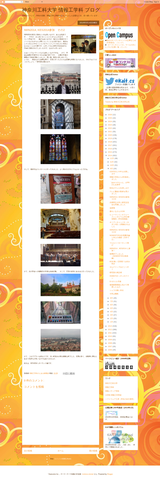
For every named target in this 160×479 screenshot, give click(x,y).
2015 (110, 152)
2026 (110, 115)
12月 (112, 158)
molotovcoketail (88, 474)
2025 (110, 118)
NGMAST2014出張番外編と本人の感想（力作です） (120, 237)
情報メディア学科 (112, 391)
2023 (110, 125)
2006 (110, 350)
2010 (110, 336)
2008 (110, 343)
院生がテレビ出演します (119, 188)
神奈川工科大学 (111, 383)
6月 (111, 305)
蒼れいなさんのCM (117, 211)
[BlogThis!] (66, 373)
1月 (111, 322)
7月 (111, 301)
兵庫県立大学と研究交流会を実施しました (119, 203)
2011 (110, 333)
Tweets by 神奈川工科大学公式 (117, 102)
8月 (111, 298)
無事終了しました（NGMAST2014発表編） (119, 256)
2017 (110, 145)
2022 (110, 128)
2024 (110, 121)
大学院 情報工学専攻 (113, 395)
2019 (110, 138)
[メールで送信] (64, 373)
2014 (110, 155)
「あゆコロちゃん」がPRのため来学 (120, 184)
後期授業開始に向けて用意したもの (119, 286)
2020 (110, 135)
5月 (111, 308)
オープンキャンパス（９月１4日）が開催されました (120, 224)
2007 (110, 346)
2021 (110, 132)
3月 (111, 315)
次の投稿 (28, 451)
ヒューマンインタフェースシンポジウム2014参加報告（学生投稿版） (120, 217)
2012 (110, 330)
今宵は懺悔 (114, 294)
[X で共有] (69, 373)
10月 (112, 165)
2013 (110, 326)
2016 (110, 149)
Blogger (110, 474)
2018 (110, 142)
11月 (112, 162)
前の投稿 (93, 451)
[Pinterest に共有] (73, 373)
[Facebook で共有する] (71, 373)
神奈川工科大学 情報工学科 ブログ (61, 10)
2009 (110, 340)
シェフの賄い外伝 (117, 290)
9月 (111, 169)
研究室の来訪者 (116, 272)
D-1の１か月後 (115, 281)
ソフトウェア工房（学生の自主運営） (120, 399)
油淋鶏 (112, 208)
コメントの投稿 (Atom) (62, 459)
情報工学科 (109, 387)
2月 (111, 318)
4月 (111, 312)
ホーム (61, 451)
